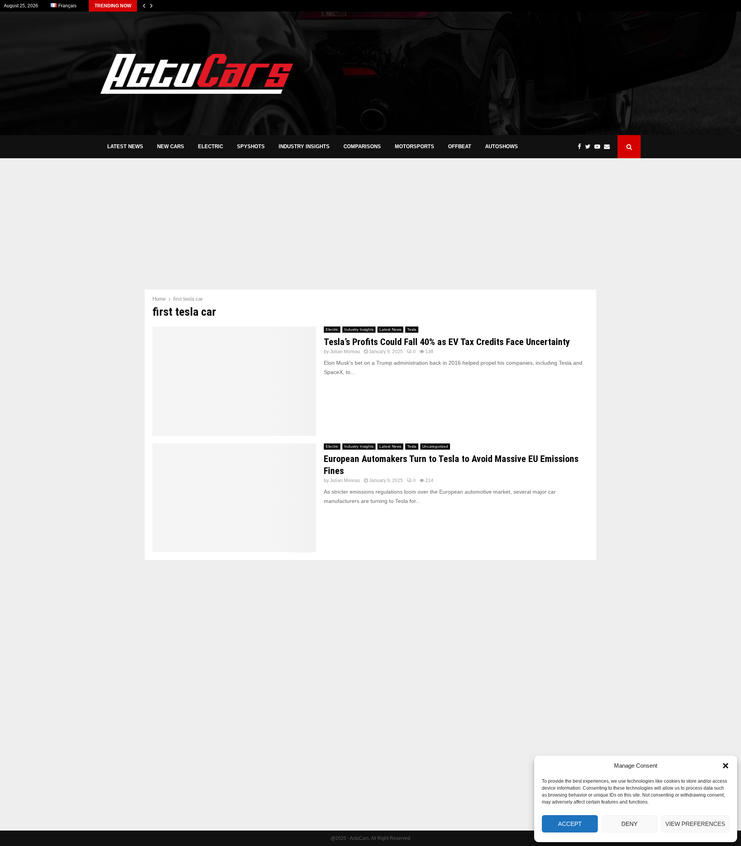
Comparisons (362, 146)
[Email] (609, 146)
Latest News (125, 146)
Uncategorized (435, 446)
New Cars (170, 146)
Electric (210, 146)
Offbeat (459, 146)
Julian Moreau (345, 351)
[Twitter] (589, 146)
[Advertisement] (500, 73)
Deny (629, 824)
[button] (725, 766)
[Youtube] (599, 146)
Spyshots (251, 146)
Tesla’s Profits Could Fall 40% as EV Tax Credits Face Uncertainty (447, 342)
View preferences (695, 824)
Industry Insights (304, 146)
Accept (570, 824)
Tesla (411, 329)
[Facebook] (581, 146)
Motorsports (414, 146)
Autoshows (501, 146)
